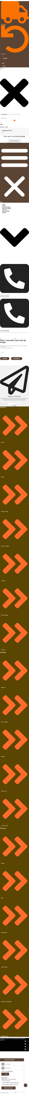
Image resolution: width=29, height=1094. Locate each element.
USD (3, 63)
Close (28, 1)
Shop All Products (14, 140)
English (5, 58)
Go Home (4, 358)
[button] (14, 173)
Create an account (8, 1087)
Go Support (17, 358)
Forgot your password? (7, 1071)
